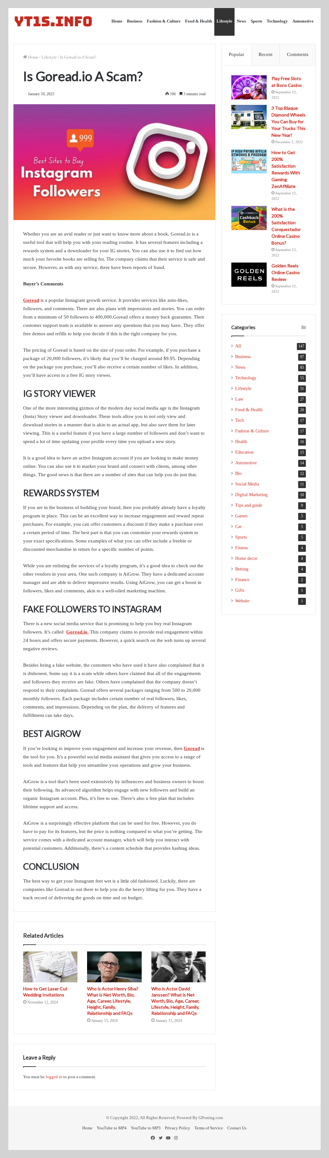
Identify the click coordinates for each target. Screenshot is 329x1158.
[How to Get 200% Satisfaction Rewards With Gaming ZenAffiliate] (249, 161)
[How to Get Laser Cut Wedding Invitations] (50, 966)
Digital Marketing (251, 494)
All (238, 346)
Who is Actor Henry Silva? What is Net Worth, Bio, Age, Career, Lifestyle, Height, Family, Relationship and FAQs (112, 1001)
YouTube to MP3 (146, 1128)
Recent (265, 54)
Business (134, 21)
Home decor (246, 558)
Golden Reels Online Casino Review (285, 272)
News (241, 21)
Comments (297, 54)
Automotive (303, 21)
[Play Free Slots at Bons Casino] (249, 87)
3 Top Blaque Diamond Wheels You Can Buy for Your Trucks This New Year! (288, 121)
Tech (239, 420)
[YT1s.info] (53, 21)
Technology (277, 21)
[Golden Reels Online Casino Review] (249, 275)
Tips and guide (248, 505)
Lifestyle (224, 21)
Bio (238, 473)
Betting (241, 569)
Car (238, 526)
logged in (54, 1076)
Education (244, 452)
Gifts (239, 590)
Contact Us (236, 1128)
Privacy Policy (177, 1128)
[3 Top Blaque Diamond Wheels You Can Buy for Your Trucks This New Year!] (249, 117)
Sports (256, 21)
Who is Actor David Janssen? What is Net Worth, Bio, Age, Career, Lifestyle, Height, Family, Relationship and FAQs (175, 1001)
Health (241, 441)
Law (239, 399)
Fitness (241, 547)
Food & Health (198, 21)
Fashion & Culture (164, 21)
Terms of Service (208, 1128)
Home (116, 21)
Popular (236, 54)
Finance (242, 579)
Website (242, 600)
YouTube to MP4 (112, 1128)
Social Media (247, 484)
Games (241, 516)
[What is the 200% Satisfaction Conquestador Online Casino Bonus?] (249, 218)
